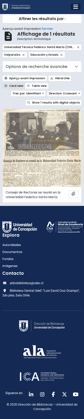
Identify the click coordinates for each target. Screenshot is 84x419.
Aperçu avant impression (26, 78)
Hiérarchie (62, 78)
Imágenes (10, 266)
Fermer (47, 28)
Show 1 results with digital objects (55, 103)
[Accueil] (18, 7)
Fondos (7, 259)
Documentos (12, 252)
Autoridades (11, 245)
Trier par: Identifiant (27, 93)
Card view (15, 86)
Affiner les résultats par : (42, 18)
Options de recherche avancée (36, 66)
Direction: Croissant (63, 93)
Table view (39, 86)
